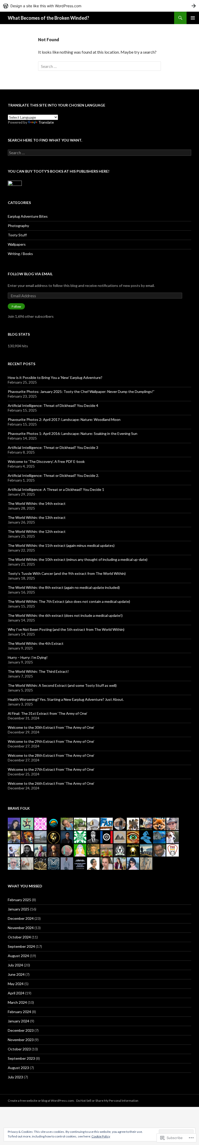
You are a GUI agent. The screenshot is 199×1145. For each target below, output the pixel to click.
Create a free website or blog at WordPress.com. (41, 1100)
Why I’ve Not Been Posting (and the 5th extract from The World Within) (66, 629)
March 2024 (17, 1002)
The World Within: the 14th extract (37, 503)
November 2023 (21, 1039)
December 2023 (21, 1030)
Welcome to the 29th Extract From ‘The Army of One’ (51, 741)
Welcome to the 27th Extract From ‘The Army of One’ (51, 769)
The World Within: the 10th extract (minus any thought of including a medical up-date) (77, 559)
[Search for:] (99, 66)
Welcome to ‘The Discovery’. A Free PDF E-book (46, 461)
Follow (16, 306)
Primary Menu (193, 18)
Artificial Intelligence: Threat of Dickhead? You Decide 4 (53, 405)
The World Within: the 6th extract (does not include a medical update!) (65, 615)
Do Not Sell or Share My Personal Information (107, 1100)
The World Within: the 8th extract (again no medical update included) (64, 587)
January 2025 (18, 909)
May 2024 (16, 983)
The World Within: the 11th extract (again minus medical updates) (61, 545)
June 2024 (16, 974)
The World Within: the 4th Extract (35, 643)
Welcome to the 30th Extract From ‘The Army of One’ (51, 727)
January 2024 (18, 1021)
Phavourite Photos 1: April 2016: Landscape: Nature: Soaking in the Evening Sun (72, 433)
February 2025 (19, 899)
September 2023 (21, 1058)
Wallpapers (17, 244)
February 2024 (19, 1011)
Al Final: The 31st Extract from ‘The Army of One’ (47, 713)
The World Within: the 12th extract (37, 531)
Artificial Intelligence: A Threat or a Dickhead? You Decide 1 (56, 489)
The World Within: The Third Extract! (38, 671)
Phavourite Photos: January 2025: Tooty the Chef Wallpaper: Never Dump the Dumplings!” (81, 391)
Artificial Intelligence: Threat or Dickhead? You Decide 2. (53, 475)
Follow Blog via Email (30, 274)
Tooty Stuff (17, 235)
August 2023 (18, 1067)
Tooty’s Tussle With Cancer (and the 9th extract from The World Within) (67, 573)
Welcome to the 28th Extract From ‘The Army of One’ (51, 755)
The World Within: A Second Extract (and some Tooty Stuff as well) (62, 685)
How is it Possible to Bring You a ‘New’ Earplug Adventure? (55, 377)
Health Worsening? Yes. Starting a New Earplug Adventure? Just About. (66, 699)
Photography (18, 225)
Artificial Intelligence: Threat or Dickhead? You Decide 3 (53, 447)
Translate (46, 122)
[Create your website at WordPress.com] (99, 6)
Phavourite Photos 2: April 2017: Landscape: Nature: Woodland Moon (64, 419)
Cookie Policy (100, 1136)
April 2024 (16, 993)
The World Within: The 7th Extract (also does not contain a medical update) (69, 601)
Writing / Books (20, 253)
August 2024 (18, 955)
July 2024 (15, 965)
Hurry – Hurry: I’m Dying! (28, 657)
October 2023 (19, 1049)
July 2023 (15, 1077)
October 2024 (19, 937)
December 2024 (21, 918)
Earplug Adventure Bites (28, 216)
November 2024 (21, 927)
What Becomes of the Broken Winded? (48, 18)
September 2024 (21, 946)
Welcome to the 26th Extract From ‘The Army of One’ (51, 783)
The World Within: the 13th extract (37, 517)
